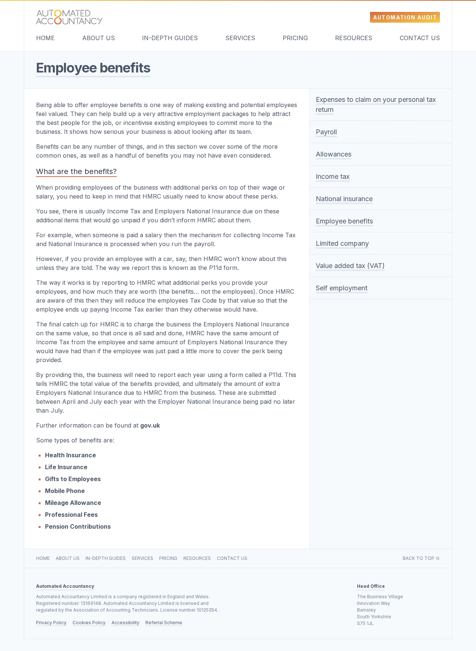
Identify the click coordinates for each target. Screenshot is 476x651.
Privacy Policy (51, 622)
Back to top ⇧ (421, 558)
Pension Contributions (78, 526)
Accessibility (125, 622)
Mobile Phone (65, 490)
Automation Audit (405, 17)
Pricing (295, 38)
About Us (98, 38)
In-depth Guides (170, 38)
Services (240, 38)
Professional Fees (71, 514)
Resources (353, 38)
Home (45, 38)
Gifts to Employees (73, 479)
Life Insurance (66, 467)
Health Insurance (70, 455)
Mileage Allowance (73, 502)
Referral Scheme (163, 622)
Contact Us (420, 38)
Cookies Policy (89, 622)
